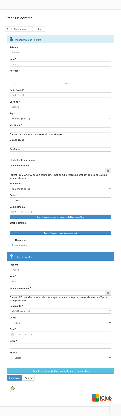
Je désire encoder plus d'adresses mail (60, 232)
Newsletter (20, 240)
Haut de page (20, 244)
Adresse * (15, 70)
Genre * (13, 195)
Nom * (13, 59)
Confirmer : (16, 149)
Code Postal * (17, 90)
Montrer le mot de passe (25, 160)
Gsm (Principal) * (19, 206)
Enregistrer (14, 377)
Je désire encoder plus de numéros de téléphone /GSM (60, 217)
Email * (13, 340)
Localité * (15, 101)
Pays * (13, 113)
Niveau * (14, 352)
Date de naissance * (20, 165)
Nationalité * (16, 183)
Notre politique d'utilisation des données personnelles (62, 371)
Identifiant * (16, 125)
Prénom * (14, 47)
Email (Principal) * (19, 222)
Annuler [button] (29, 377)
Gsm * (13, 329)
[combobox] (13, 211)
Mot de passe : (18, 139)
